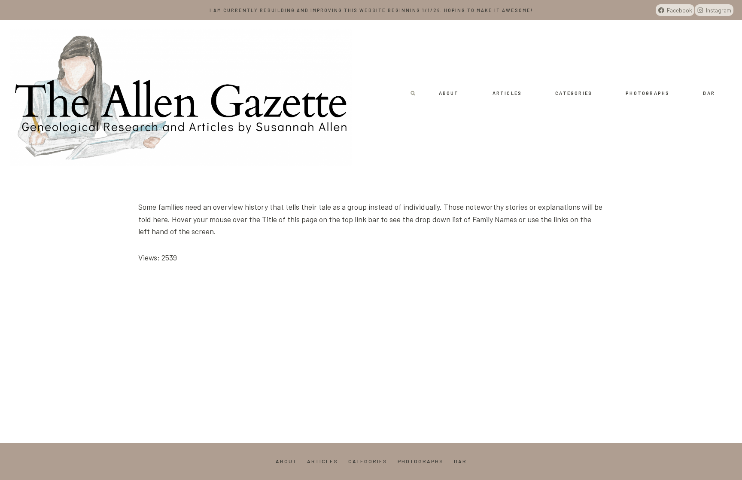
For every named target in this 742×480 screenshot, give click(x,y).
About (449, 93)
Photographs (647, 93)
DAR (709, 93)
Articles (507, 93)
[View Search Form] (413, 93)
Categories (573, 93)
